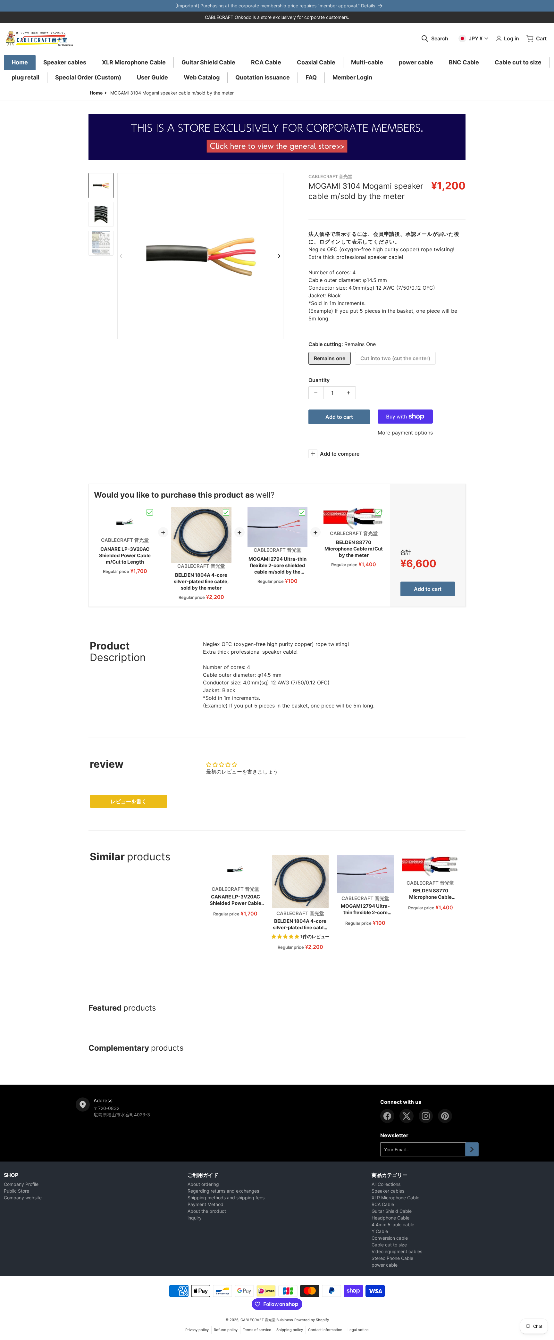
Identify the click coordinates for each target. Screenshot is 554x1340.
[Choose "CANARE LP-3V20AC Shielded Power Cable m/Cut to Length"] (150, 512)
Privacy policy (197, 1330)
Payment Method (205, 1204)
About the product (207, 1211)
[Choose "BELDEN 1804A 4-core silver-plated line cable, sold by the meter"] (226, 512)
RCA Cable (383, 1204)
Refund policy (226, 1330)
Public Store (16, 1191)
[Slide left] (121, 256)
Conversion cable (390, 1238)
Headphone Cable (390, 1217)
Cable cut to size (389, 1244)
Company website (23, 1197)
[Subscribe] (472, 1149)
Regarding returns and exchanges (223, 1191)
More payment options (405, 432)
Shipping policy (289, 1330)
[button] (286, 936)
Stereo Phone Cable (392, 1258)
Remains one (329, 358)
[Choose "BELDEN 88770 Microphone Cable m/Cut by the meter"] (378, 512)
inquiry (195, 1217)
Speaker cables (388, 1191)
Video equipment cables (397, 1251)
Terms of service (257, 1330)
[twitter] (406, 1116)
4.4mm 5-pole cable (393, 1224)
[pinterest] (445, 1116)
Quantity (319, 380)
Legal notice (358, 1330)
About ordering (203, 1184)
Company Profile (21, 1184)
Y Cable (380, 1231)
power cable (385, 1265)
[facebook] (387, 1116)
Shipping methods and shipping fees (226, 1197)
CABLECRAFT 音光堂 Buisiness (266, 1320)
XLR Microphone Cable (395, 1197)
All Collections (386, 1184)
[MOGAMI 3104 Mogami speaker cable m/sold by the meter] (100, 185)
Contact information (325, 1330)
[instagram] (426, 1116)
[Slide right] (279, 256)
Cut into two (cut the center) (395, 358)
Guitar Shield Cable (392, 1211)
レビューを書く (129, 801)
